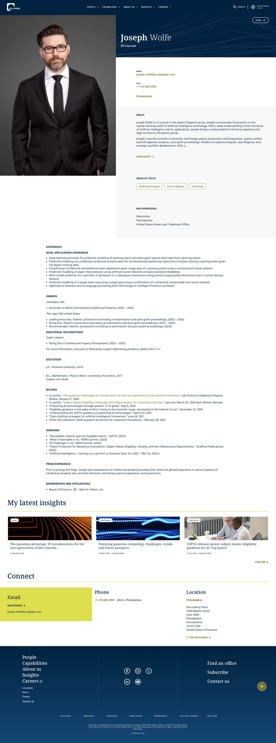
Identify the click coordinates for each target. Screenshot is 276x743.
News (25, 692)
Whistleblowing (161, 716)
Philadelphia (144, 96)
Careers (163, 7)
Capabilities (109, 7)
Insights (146, 7)
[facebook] (127, 671)
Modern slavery (135, 716)
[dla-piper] (14, 6)
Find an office (221, 663)
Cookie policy (111, 716)
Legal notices (88, 716)
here (157, 349)
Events (26, 696)
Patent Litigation (175, 186)
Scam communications (189, 716)
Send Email (14, 605)
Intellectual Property (149, 186)
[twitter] (149, 671)
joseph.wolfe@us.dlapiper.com (155, 74)
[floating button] (262, 686)
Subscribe (217, 672)
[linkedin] (127, 682)
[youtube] (138, 682)
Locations (27, 687)
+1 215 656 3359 (146, 86)
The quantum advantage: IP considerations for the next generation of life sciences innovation (121, 395)
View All (260, 562)
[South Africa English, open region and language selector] (253, 7)
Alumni (26, 701)
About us (129, 7)
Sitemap (210, 716)
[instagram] (138, 671)
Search (241, 7)
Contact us (218, 681)
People (91, 7)
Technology (197, 186)
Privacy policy (65, 716)
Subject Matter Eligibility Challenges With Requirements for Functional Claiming (113, 402)
